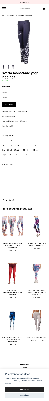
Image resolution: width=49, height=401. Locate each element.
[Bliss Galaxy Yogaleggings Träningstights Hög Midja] (36, 226)
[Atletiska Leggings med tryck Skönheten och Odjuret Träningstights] (12, 226)
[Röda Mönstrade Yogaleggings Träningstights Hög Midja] (12, 273)
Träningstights (10, 15)
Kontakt (24, 367)
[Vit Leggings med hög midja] (36, 320)
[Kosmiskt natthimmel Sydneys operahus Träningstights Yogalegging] (12, 320)
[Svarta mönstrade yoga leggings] (24, 41)
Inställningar (24, 395)
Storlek (4, 93)
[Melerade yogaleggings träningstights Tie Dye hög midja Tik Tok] (36, 273)
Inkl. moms (24, 2)
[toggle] (5, 9)
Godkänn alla (24, 389)
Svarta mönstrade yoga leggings (24, 15)
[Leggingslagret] (24, 8)
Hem (3, 15)
